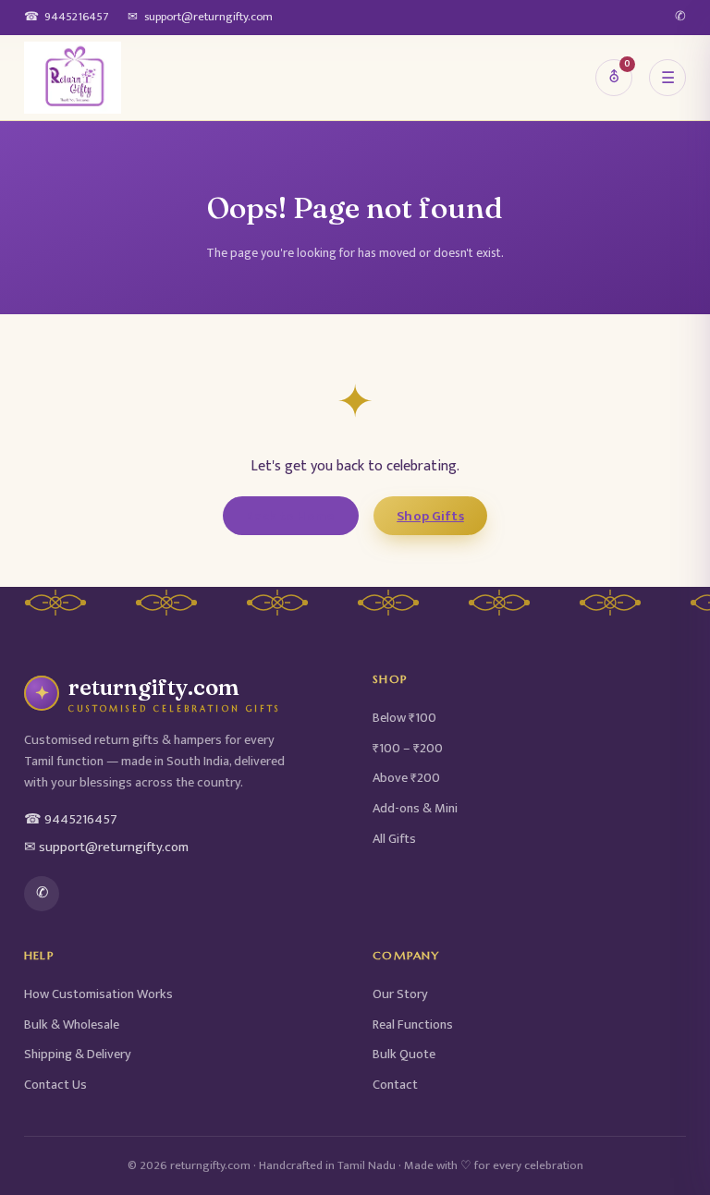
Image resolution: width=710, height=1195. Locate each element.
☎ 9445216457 (70, 820)
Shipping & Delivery (77, 1054)
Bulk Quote (404, 1054)
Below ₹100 (404, 718)
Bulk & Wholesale (71, 1025)
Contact (395, 1085)
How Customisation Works (98, 994)
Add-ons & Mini (415, 809)
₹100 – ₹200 (408, 749)
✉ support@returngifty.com (106, 847)
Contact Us (55, 1085)
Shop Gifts (430, 516)
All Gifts (394, 839)
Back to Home (290, 516)
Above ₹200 (406, 778)
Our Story (400, 994)
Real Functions (413, 1025)
